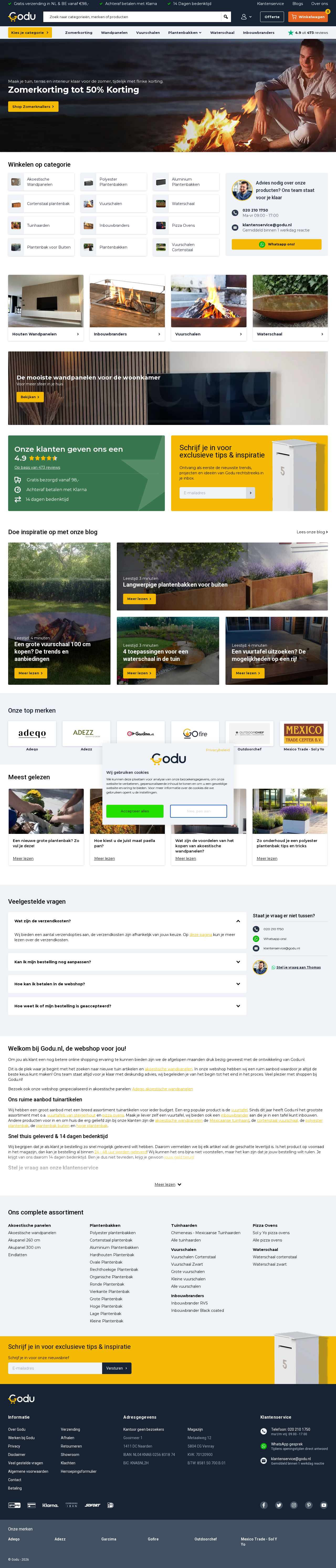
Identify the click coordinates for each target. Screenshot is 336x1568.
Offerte (272, 17)
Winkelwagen (313, 15)
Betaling (15, 1488)
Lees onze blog (311, 532)
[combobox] (132, 17)
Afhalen (67, 1438)
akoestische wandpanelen (168, 1069)
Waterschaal (222, 32)
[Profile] (245, 17)
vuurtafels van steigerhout (71, 1115)
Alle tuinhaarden (186, 1240)
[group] (46, 827)
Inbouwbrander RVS (189, 1303)
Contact (14, 1480)
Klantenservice (270, 3)
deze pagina (201, 934)
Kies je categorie (27, 32)
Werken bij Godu (21, 1438)
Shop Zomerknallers (31, 106)
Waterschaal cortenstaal (275, 1257)
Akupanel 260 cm (24, 1240)
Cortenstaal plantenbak (111, 1240)
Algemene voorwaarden (28, 1471)
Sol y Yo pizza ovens (271, 1232)
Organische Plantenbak (111, 1277)
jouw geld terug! (179, 1157)
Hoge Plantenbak (106, 1306)
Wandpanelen (114, 32)
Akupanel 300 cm (24, 1247)
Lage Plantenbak (105, 1313)
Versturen (114, 1368)
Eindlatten (17, 1255)
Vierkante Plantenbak (109, 1291)
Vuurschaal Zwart (187, 1264)
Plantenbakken (183, 32)
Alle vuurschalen (186, 1286)
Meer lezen (29, 673)
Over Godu (16, 1429)
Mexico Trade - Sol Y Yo (259, 1541)
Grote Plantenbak (106, 1299)
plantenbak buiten (53, 1125)
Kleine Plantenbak (106, 1321)
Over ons (319, 3)
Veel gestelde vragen (25, 1463)
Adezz (60, 1539)
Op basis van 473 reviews (37, 467)
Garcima (108, 1539)
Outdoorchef (206, 1539)
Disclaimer (16, 1455)
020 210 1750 (274, 929)
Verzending (70, 1429)
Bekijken (28, 397)
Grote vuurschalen (188, 1271)
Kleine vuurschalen (188, 1279)
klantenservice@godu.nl (282, 948)
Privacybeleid (218, 750)
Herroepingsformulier (79, 1471)
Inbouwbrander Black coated (197, 1310)
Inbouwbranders (259, 32)
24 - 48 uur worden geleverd (120, 1152)
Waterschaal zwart (270, 1264)
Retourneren (71, 1446)
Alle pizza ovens (267, 1240)
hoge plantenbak (92, 1125)
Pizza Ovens (265, 1225)
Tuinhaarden (184, 1225)
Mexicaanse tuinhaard (229, 1120)
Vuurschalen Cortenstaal (193, 1257)
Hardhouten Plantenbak (112, 1255)
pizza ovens (113, 1115)
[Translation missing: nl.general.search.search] (226, 17)
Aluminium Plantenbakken (114, 1247)
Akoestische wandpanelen (32, 1232)
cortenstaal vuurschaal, (278, 1120)
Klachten (68, 1463)
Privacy (14, 1446)
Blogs (297, 3)
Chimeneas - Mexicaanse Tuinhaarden (205, 1232)
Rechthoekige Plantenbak (114, 1269)
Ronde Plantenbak (107, 1284)
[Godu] (21, 17)
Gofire (153, 1539)
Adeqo (14, 1539)
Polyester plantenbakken (113, 1232)
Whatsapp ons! (281, 244)
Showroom (70, 1455)
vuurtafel (239, 1110)
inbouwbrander (234, 1115)
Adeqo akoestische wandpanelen (162, 1089)
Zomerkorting (78, 32)
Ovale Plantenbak (106, 1262)
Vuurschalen (148, 32)
